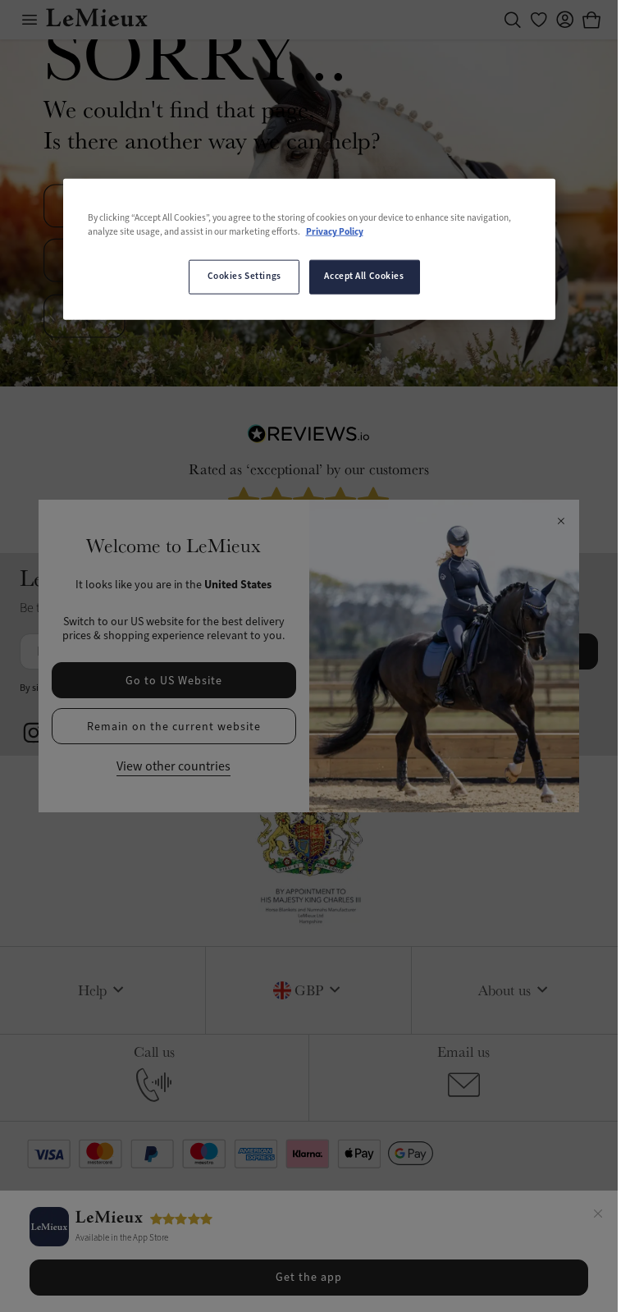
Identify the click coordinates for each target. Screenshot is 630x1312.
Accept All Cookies (364, 276)
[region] (309, 248)
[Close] (598, 1216)
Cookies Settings (244, 276)
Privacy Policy (334, 232)
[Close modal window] (560, 522)
